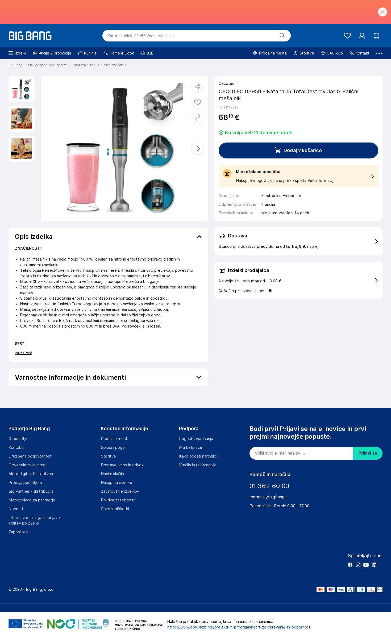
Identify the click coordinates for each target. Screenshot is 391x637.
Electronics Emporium (281, 195)
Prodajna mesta (115, 438)
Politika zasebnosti (118, 500)
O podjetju (18, 438)
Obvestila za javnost (27, 465)
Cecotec (226, 83)
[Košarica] (376, 36)
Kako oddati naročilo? (198, 456)
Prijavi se (368, 453)
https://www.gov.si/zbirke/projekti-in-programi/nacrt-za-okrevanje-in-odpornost (238, 627)
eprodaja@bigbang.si (268, 496)
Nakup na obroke (116, 482)
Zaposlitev (18, 532)
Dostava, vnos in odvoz (122, 465)
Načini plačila (112, 473)
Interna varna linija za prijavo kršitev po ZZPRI (34, 520)
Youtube (366, 564)
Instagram (358, 564)
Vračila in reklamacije (198, 465)
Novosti (16, 508)
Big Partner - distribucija (31, 491)
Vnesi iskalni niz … (143, 35)
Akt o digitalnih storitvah (31, 473)
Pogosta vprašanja (196, 438)
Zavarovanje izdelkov (120, 491)
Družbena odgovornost (30, 456)
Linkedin (374, 564)
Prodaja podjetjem (25, 482)
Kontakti (16, 447)
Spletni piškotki (115, 508)
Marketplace (190, 447)
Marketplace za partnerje (32, 500)
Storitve (108, 456)
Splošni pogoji (113, 447)
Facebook (350, 564)
